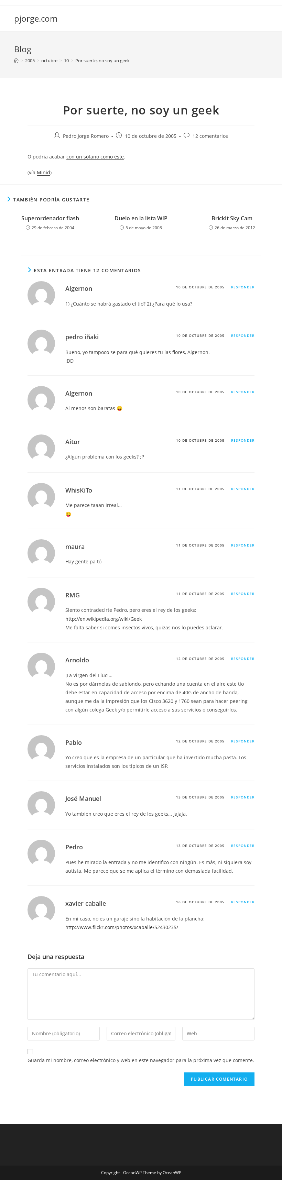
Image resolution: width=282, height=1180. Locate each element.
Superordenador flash (50, 218)
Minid (43, 172)
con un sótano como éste (95, 156)
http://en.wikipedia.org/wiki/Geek (103, 619)
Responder (242, 287)
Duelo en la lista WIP (141, 218)
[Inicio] (16, 60)
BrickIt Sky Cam (231, 218)
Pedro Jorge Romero (86, 136)
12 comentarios (210, 136)
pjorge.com (35, 18)
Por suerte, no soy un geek (102, 60)
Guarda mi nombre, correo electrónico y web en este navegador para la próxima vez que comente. (141, 1060)
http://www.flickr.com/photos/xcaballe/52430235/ (121, 927)
